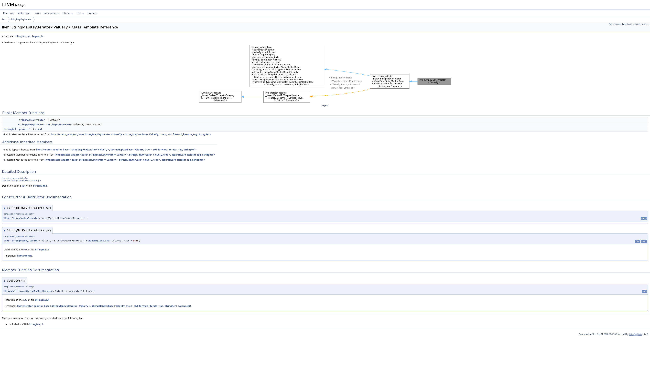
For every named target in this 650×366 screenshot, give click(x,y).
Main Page (8, 13)
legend (325, 105)
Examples (92, 13)
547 (25, 299)
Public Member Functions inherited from (107, 134)
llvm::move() (24, 255)
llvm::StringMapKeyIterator (21, 218)
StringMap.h (40, 185)
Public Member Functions (620, 24)
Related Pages (24, 13)
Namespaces (50, 13)
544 (25, 249)
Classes (67, 13)
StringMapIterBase (59, 124)
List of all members (641, 24)
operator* (24, 129)
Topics (37, 13)
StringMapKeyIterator (20, 19)
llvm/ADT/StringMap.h (29, 36)
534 (23, 185)
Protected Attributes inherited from (104, 159)
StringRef (10, 129)
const (38, 129)
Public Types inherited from (100, 149)
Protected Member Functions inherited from (109, 154)
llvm (4, 19)
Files (79, 13)
